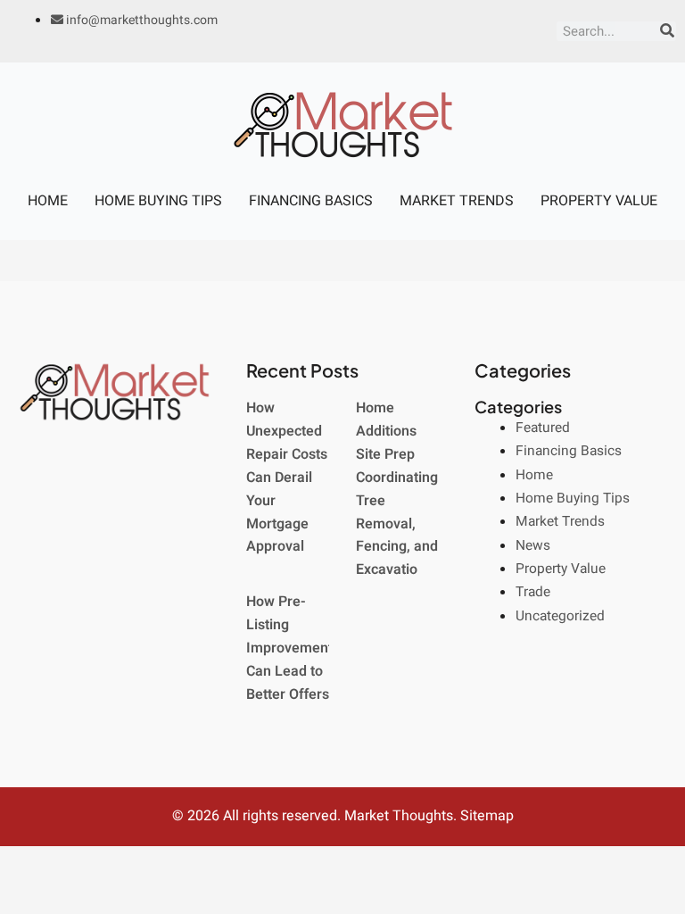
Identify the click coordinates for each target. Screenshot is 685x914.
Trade (533, 592)
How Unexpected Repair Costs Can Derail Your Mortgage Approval (286, 477)
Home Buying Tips (158, 201)
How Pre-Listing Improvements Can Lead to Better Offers (293, 648)
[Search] (667, 31)
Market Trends (457, 201)
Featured (543, 428)
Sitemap (487, 816)
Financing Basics (311, 201)
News (533, 546)
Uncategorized (560, 616)
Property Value (599, 201)
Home (48, 201)
